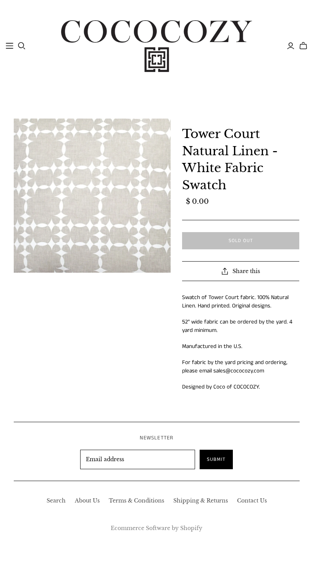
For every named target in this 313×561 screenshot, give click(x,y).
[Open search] (22, 46)
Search (56, 500)
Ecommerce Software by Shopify (156, 528)
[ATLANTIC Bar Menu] (9, 46)
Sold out (241, 240)
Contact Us (252, 500)
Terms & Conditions (136, 500)
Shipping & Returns (200, 500)
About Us (87, 500)
